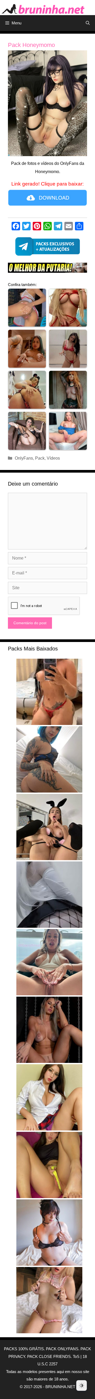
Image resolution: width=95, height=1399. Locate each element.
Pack (40, 458)
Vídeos (53, 458)
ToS (76, 1356)
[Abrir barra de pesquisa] (87, 23)
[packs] (47, 248)
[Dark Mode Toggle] (81, 1385)
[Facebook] (16, 227)
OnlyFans (24, 458)
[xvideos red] (47, 269)
